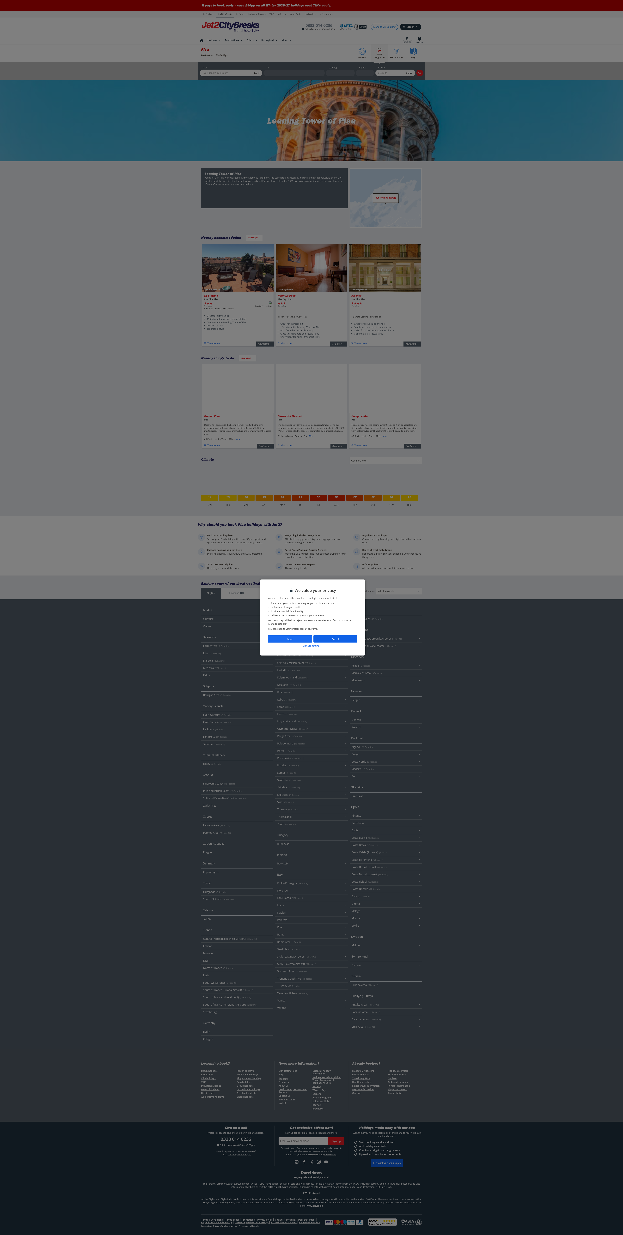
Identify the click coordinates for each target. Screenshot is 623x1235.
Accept (335, 638)
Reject (290, 638)
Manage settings (312, 645)
